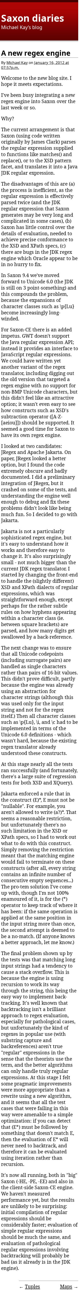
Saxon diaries (32, 17)
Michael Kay (17, 62)
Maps (66, 1286)
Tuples (32, 1286)
